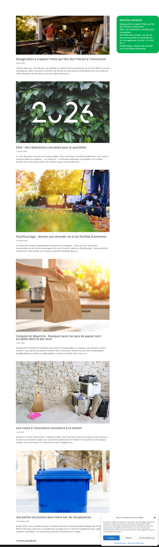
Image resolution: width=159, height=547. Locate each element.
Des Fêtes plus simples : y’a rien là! (136, 35)
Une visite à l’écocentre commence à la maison (49, 428)
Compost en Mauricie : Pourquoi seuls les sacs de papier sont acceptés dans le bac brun (58, 337)
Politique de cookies (120, 543)
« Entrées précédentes (26, 540)
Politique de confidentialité (135, 543)
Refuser (129, 538)
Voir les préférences (147, 538)
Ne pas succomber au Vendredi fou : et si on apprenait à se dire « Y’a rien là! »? (137, 40)
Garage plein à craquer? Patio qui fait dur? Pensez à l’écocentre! (61, 59)
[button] (155, 517)
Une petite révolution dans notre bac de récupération (53, 517)
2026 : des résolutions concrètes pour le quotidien (51, 147)
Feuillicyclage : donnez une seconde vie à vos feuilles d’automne (61, 237)
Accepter (111, 538)
